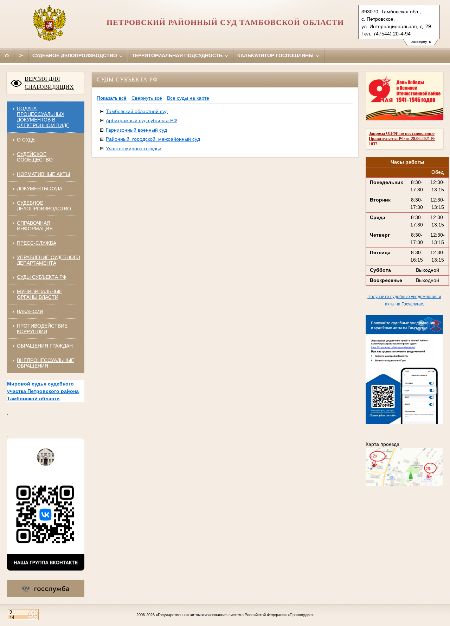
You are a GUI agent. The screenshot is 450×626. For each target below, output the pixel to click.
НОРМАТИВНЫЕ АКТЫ (43, 174)
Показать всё (112, 98)
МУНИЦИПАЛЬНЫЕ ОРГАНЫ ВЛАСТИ (39, 294)
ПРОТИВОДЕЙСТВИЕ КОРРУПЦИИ (42, 328)
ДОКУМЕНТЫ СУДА (39, 188)
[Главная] (7, 55)
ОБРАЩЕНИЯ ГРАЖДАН (45, 346)
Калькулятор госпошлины (276, 55)
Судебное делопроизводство (75, 55)
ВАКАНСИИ (30, 311)
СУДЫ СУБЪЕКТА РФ (41, 277)
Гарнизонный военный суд (136, 130)
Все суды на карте (188, 98)
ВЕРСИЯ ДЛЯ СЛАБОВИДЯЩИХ (49, 83)
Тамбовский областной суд (137, 111)
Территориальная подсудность (178, 55)
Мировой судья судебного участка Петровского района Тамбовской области (43, 391)
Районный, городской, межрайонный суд (153, 139)
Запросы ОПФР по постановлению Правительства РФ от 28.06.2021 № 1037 (402, 138)
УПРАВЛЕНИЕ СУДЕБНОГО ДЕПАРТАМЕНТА (48, 260)
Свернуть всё (146, 98)
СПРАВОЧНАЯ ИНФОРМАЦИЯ (35, 225)
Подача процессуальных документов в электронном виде (43, 117)
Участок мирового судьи (133, 148)
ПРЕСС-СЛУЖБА (36, 243)
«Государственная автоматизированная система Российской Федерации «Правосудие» (235, 615)
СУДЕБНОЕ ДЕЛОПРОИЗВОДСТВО (44, 205)
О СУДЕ (26, 140)
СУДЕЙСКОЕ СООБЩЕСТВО (35, 157)
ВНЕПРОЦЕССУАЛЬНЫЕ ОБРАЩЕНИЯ (45, 363)
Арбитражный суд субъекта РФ (141, 120)
